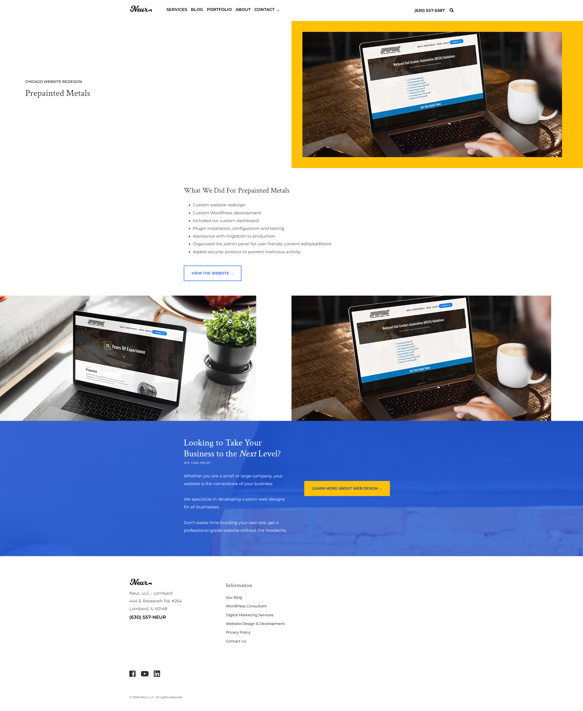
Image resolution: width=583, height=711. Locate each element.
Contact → (267, 9)
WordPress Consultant (246, 606)
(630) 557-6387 (429, 10)
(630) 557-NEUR (147, 617)
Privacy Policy (238, 632)
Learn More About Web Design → (347, 488)
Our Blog (234, 597)
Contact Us (236, 641)
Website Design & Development (255, 623)
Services (176, 9)
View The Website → (213, 273)
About (243, 9)
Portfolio (219, 9)
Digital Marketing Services (250, 615)
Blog (197, 9)
